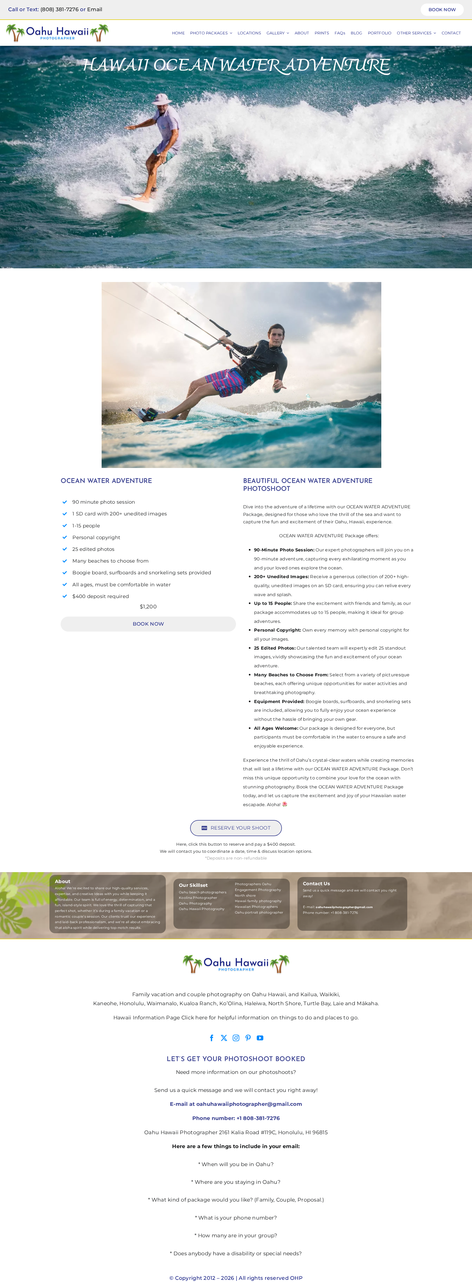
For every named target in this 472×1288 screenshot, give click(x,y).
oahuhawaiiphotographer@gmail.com (249, 1104)
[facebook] (211, 1038)
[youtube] (260, 1038)
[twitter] (224, 1038)
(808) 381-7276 (59, 9)
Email (94, 9)
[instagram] (236, 1038)
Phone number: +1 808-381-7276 (236, 1118)
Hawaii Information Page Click (153, 1017)
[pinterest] (248, 1038)
